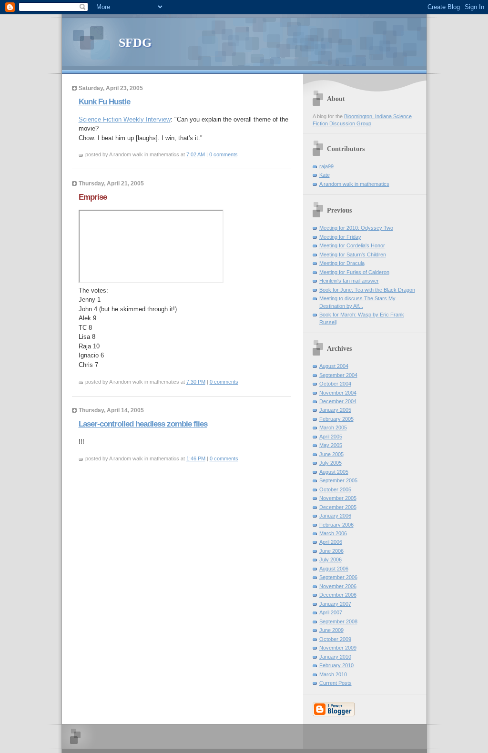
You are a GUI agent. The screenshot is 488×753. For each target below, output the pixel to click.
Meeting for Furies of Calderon (354, 272)
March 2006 (333, 533)
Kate (324, 175)
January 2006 (335, 516)
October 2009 (335, 639)
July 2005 (330, 463)
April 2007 (330, 612)
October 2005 (335, 489)
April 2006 (330, 542)
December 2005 (337, 507)
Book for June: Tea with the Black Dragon (367, 290)
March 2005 (333, 427)
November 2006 (337, 586)
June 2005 (331, 454)
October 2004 (335, 384)
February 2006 (336, 525)
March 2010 (333, 674)
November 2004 (337, 393)
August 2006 (333, 568)
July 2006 (330, 559)
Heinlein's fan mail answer (349, 281)
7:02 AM (195, 154)
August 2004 (333, 366)
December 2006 (337, 595)
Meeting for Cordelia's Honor (352, 245)
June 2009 (331, 630)
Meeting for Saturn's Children (352, 254)
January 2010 (335, 657)
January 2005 (335, 410)
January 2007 (335, 604)
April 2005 (330, 436)
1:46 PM (195, 458)
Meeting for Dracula (342, 263)
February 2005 (336, 419)
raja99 (326, 166)
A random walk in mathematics (354, 184)
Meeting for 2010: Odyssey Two (356, 228)
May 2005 (330, 445)
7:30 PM (195, 382)
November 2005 (337, 498)
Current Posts (335, 683)
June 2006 (331, 551)
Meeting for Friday (340, 237)
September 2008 (338, 621)
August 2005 (333, 472)
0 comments (223, 154)
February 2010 (336, 665)
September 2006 (338, 577)
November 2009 (337, 648)
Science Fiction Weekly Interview (125, 119)
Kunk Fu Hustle (104, 101)
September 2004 (338, 375)
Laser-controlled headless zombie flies (143, 423)
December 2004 (337, 401)
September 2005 (338, 480)
